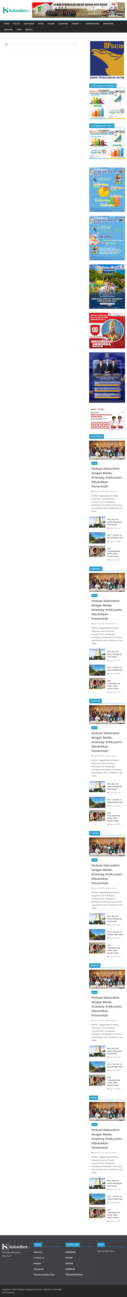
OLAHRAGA (63, 23)
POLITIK (16, 23)
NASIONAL (8, 29)
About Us (38, 1252)
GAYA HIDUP (29, 23)
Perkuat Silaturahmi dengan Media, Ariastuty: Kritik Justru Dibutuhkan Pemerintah (106, 477)
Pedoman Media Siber (44, 1274)
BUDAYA (29, 29)
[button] (80, 23)
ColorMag (57, 1289)
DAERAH (75, 23)
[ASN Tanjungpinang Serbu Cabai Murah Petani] (97, 554)
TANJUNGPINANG (74, 1274)
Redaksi (37, 1263)
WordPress (10, 1292)
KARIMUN (70, 1269)
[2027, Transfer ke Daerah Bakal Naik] (97, 538)
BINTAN (69, 1263)
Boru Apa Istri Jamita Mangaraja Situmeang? (114, 522)
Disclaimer (39, 1269)
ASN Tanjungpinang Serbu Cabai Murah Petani (113, 552)
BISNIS (41, 23)
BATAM (94, 463)
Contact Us (39, 1257)
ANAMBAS (70, 1252)
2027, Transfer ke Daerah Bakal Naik (115, 536)
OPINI (19, 29)
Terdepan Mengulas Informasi (29, 1289)
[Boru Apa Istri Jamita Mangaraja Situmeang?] (97, 524)
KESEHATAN (108, 23)
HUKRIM (51, 23)
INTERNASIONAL (92, 23)
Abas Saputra (112, 491)
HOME (6, 23)
